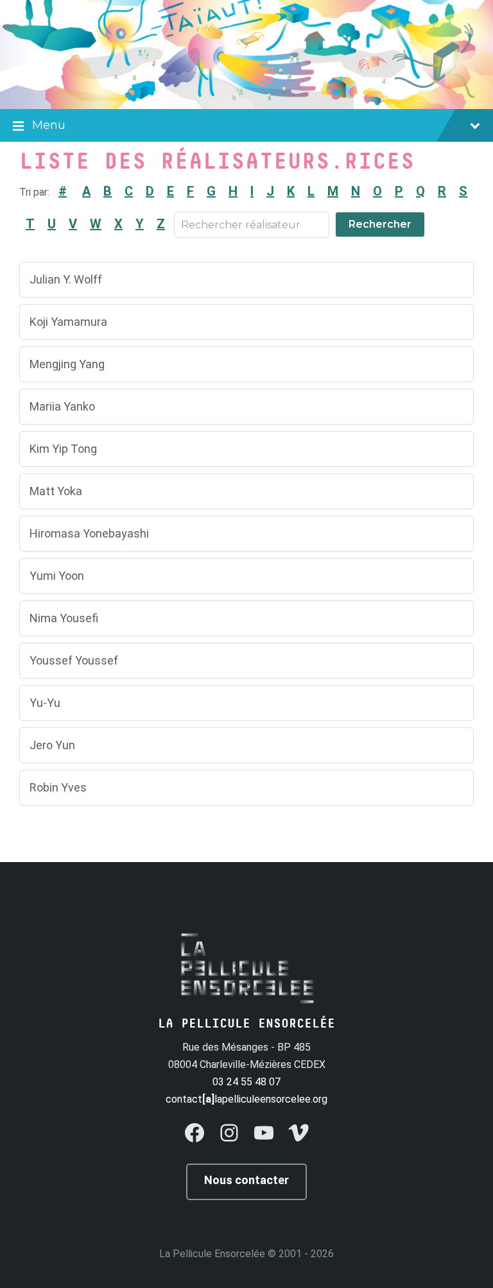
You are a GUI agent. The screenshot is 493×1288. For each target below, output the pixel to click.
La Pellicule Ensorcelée (212, 1254)
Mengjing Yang (67, 364)
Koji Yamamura (68, 321)
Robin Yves (58, 787)
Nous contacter (246, 1180)
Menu (48, 125)
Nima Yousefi (64, 618)
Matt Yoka (56, 491)
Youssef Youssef (74, 660)
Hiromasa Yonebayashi (89, 533)
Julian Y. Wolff (66, 279)
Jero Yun (52, 745)
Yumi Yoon (57, 575)
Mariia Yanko (62, 406)
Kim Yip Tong (63, 448)
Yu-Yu (45, 702)
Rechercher (380, 224)
